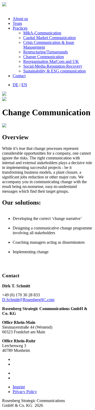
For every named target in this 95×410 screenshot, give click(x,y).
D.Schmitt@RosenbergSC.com (28, 299)
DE (15, 84)
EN (24, 84)
